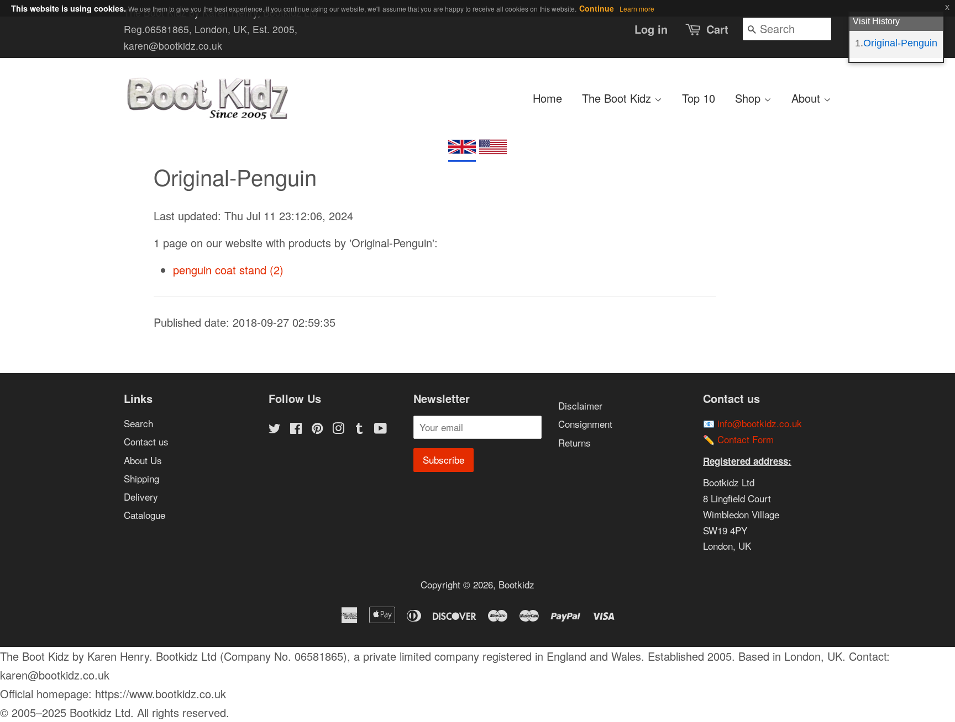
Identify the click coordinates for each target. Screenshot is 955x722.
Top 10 (698, 98)
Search (138, 423)
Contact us (146, 441)
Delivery (141, 496)
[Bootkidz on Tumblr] (359, 429)
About (807, 98)
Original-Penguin (900, 43)
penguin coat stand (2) (228, 270)
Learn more (637, 8)
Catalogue (144, 515)
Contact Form (745, 439)
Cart (717, 29)
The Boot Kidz (618, 98)
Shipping (141, 478)
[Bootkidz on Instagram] (338, 429)
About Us (143, 460)
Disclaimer (580, 405)
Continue (596, 8)
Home (547, 98)
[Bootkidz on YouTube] (380, 429)
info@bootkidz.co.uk (759, 423)
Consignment (585, 424)
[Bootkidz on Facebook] (296, 429)
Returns (574, 442)
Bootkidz (516, 584)
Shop (749, 98)
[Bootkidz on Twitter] (275, 429)
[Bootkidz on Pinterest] (317, 429)
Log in (651, 29)
